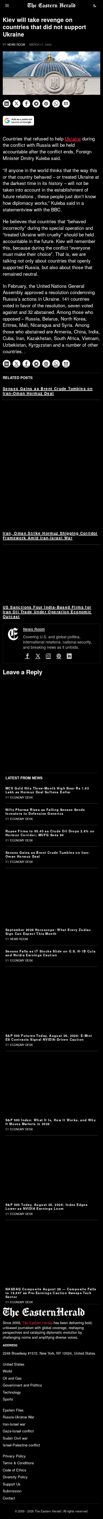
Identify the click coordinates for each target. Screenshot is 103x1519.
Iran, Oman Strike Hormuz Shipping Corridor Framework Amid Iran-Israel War (50, 535)
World (7, 1371)
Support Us (12, 1484)
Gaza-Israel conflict (18, 1431)
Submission (12, 1490)
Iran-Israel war (14, 1424)
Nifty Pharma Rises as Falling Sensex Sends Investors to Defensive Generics (45, 811)
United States (13, 1364)
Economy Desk (21, 797)
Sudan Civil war (15, 1438)
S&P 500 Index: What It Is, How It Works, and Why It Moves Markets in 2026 (50, 1122)
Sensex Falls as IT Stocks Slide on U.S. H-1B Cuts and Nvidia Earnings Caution (50, 953)
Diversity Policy (15, 1476)
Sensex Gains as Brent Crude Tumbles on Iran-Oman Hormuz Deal (48, 391)
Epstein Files (13, 1410)
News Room (16, 44)
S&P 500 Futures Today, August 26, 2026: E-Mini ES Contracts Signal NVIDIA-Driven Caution (48, 1037)
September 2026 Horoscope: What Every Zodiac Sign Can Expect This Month (48, 931)
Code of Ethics (14, 1470)
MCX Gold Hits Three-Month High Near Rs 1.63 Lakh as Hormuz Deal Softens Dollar (47, 790)
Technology (12, 1392)
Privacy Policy (14, 1456)
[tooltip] (6, 103)
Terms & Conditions (18, 1462)
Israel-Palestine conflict (21, 1445)
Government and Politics (22, 1385)
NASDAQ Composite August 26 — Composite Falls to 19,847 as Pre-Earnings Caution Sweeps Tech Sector (50, 1293)
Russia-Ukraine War (18, 1416)
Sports (8, 1399)
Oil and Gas (12, 1378)
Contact (9, 1498)
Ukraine (73, 138)
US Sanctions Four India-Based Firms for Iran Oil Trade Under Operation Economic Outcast (47, 612)
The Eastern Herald (37, 1322)
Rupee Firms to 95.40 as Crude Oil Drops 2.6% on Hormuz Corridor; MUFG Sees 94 (50, 833)
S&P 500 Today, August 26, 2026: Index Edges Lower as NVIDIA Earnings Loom (46, 1206)
